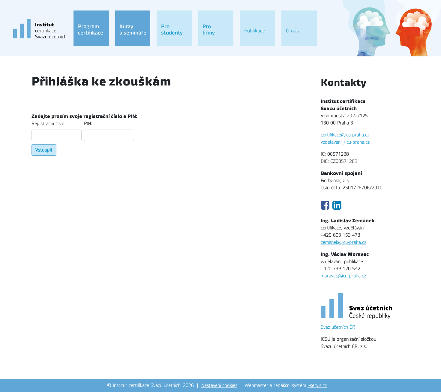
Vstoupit (43, 150)
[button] (91, 28)
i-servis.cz (317, 385)
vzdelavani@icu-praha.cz (345, 142)
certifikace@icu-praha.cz (345, 135)
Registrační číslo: (49, 123)
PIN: (88, 123)
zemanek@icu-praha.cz (343, 242)
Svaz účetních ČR (338, 327)
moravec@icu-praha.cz (343, 276)
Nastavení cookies (219, 385)
